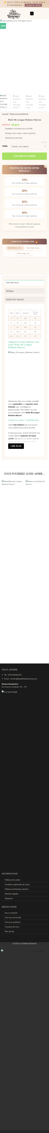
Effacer (44, 142)
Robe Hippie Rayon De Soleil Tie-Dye (35, 248)
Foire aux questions (13, 922)
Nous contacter (11, 913)
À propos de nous (12, 927)
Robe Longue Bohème (19, 114)
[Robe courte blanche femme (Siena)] (36, 569)
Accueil (5, 114)
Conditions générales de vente (17, 884)
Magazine (9, 898)
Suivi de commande (13, 917)
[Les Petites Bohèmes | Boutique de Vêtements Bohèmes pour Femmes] (15, 13)
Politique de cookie (12, 880)
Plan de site (9, 931)
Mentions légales (11, 894)
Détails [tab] (10, 291)
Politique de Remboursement (16, 889)
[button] (32, 13)
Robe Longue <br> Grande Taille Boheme (25, 253)
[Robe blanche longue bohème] (12, 569)
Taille (4, 146)
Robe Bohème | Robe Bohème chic (16, 248)
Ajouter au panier (24, 156)
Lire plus (16, 446)
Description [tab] (12, 282)
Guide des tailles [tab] (15, 299)
